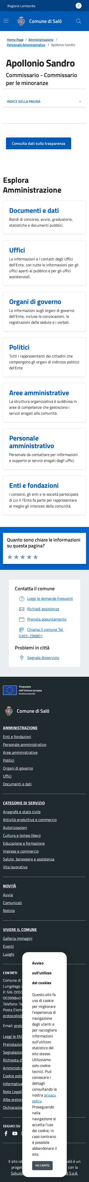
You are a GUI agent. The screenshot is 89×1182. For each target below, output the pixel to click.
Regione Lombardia (21, 5)
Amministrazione (40, 39)
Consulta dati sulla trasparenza (38, 143)
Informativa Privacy (19, 1084)
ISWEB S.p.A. (67, 1173)
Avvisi (8, 895)
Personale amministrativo (24, 744)
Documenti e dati (17, 784)
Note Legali (12, 1092)
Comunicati (12, 903)
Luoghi (8, 954)
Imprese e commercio (21, 851)
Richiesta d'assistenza (21, 1060)
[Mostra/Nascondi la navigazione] (6, 21)
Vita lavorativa (15, 867)
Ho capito (42, 1165)
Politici (8, 760)
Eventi (8, 946)
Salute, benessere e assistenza (28, 859)
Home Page (15, 39)
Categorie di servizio (24, 803)
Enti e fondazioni (17, 737)
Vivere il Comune (20, 929)
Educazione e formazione (24, 843)
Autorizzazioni (15, 827)
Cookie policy (14, 1076)
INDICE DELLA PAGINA (23, 101)
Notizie (9, 910)
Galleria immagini (17, 938)
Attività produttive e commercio (30, 820)
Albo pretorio (14, 1099)
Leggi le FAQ (13, 1036)
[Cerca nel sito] (79, 21)
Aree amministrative (20, 752)
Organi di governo (18, 768)
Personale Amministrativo (26, 44)
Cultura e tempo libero (22, 835)
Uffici (7, 776)
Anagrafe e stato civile (22, 812)
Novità (9, 886)
